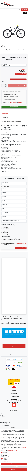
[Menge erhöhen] (6, 85)
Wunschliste (5, 81)
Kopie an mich (6, 186)
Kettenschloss (6, 228)
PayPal (4, 458)
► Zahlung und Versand (5, 413)
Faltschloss (5, 227)
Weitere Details (5, 117)
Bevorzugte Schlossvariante (7, 224)
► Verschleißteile (3, 423)
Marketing (5, 455)
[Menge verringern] (6, 86)
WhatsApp (20, 102)
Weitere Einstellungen (5, 461)
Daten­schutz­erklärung (12, 450)
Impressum (24, 447)
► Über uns (2, 416)
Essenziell (5, 452)
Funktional (5, 459)
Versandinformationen (6, 325)
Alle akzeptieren (14, 463)
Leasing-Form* (4, 231)
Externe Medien (6, 456)
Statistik (5, 454)
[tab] (14, 113)
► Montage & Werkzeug (5, 422)
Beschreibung (5, 113)
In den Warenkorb (16, 85)
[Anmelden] (2, 9)
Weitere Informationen (16, 50)
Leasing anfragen (14, 106)
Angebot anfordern (20, 247)
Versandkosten (24, 76)
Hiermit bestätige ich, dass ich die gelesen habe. (15, 244)
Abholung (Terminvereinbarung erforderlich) (12, 239)
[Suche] (25, 13)
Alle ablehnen (14, 469)
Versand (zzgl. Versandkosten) (9, 238)
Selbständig (5, 234)
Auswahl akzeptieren (14, 466)
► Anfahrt (2, 415)
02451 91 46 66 (13, 102)
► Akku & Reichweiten (4, 425)
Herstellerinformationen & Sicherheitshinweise (11, 121)
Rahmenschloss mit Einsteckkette (10, 225)
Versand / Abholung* (5, 236)
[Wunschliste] (19, 9)
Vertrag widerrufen (14, 346)
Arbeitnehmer (5, 232)
